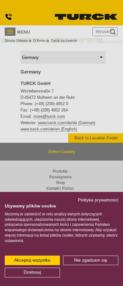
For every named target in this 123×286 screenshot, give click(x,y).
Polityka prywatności (98, 200)
